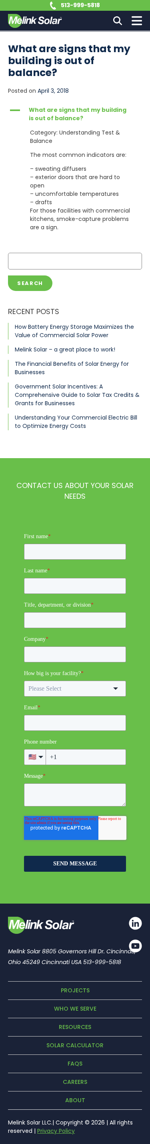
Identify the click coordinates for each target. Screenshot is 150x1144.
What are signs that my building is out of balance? (69, 61)
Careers (75, 1082)
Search (30, 283)
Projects (75, 990)
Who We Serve (75, 1009)
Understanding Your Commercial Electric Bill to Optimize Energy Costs (76, 422)
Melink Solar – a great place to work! (65, 349)
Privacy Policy (56, 1131)
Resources (75, 1027)
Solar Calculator (75, 1045)
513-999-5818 (80, 5)
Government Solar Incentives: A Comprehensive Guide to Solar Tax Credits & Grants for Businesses (77, 395)
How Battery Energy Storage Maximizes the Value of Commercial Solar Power (74, 331)
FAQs (75, 1064)
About (75, 1100)
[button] (75, 114)
